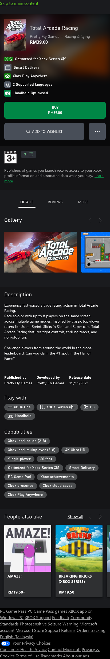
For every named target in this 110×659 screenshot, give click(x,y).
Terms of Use (28, 655)
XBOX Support (38, 617)
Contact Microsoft (64, 649)
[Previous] (89, 220)
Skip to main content (19, 3)
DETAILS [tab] (26, 201)
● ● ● (97, 131)
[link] (27, 561)
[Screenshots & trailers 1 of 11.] (40, 252)
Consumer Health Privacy (23, 649)
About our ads (76, 655)
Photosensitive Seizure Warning (49, 624)
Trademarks (51, 655)
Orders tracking (91, 630)
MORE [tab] (83, 201)
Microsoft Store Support (37, 630)
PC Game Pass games (47, 611)
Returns (68, 630)
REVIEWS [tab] (55, 201)
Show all (75, 516)
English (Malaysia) (16, 636)
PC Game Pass (13, 611)
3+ (26, 154)
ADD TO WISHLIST (47, 131)
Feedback (60, 617)
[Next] (100, 220)
